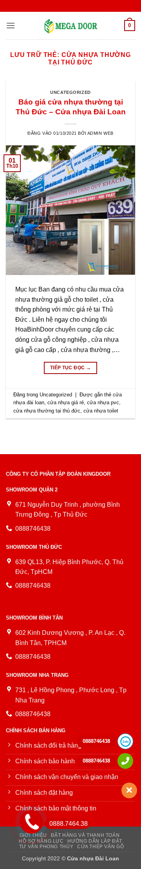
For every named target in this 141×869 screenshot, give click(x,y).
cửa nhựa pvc (103, 402)
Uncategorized (70, 92)
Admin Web (100, 133)
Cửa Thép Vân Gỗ (100, 846)
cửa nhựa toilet (100, 411)
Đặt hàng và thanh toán (85, 835)
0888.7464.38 (68, 823)
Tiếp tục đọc (70, 367)
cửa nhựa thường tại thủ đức (46, 411)
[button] (10, 25)
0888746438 (96, 741)
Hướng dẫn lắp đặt (94, 841)
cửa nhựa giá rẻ (65, 402)
